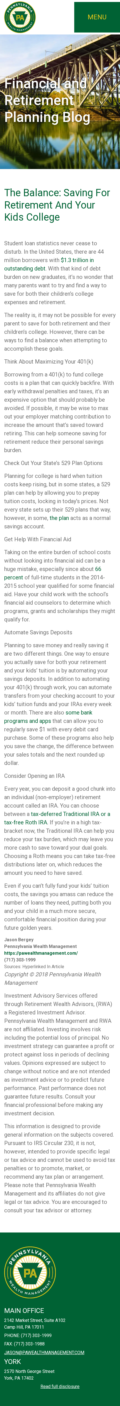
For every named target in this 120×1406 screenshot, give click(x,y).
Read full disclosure (60, 1386)
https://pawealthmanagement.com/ (41, 953)
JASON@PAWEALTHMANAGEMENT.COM (44, 1352)
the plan (59, 518)
